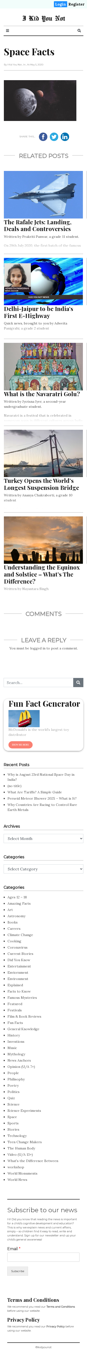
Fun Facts (15, 1023)
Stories (13, 1129)
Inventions (15, 1041)
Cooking (14, 941)
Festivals (14, 1010)
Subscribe (17, 1271)
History (13, 1035)
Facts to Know (19, 991)
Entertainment (19, 966)
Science (13, 1104)
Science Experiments (24, 1110)
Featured (14, 1004)
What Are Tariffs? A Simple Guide (34, 792)
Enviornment (17, 972)
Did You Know (18, 960)
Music (12, 1048)
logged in (37, 648)
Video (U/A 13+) (20, 1154)
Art (10, 910)
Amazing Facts (19, 903)
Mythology (16, 1054)
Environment (17, 979)
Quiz (11, 1098)
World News (17, 1179)
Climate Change (20, 935)
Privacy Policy (55, 1326)
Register (76, 4)
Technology (17, 1136)
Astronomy (16, 916)
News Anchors (19, 1060)
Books (12, 922)
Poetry (13, 1085)
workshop (15, 1167)
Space (12, 1117)
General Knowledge (23, 1029)
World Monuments (22, 1173)
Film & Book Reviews (24, 1016)
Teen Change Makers (24, 1142)
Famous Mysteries (22, 997)
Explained (15, 985)
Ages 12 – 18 (17, 897)
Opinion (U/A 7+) (21, 1066)
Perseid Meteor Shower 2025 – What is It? (42, 798)
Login (60, 4)
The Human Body (21, 1148)
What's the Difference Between (32, 1161)
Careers (14, 928)
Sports (13, 1123)
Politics (13, 1092)
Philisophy (16, 1079)
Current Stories (20, 953)
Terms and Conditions (60, 1306)
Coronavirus (17, 947)
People (13, 1073)
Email (14, 1249)
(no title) (14, 786)
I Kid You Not (43, 18)
